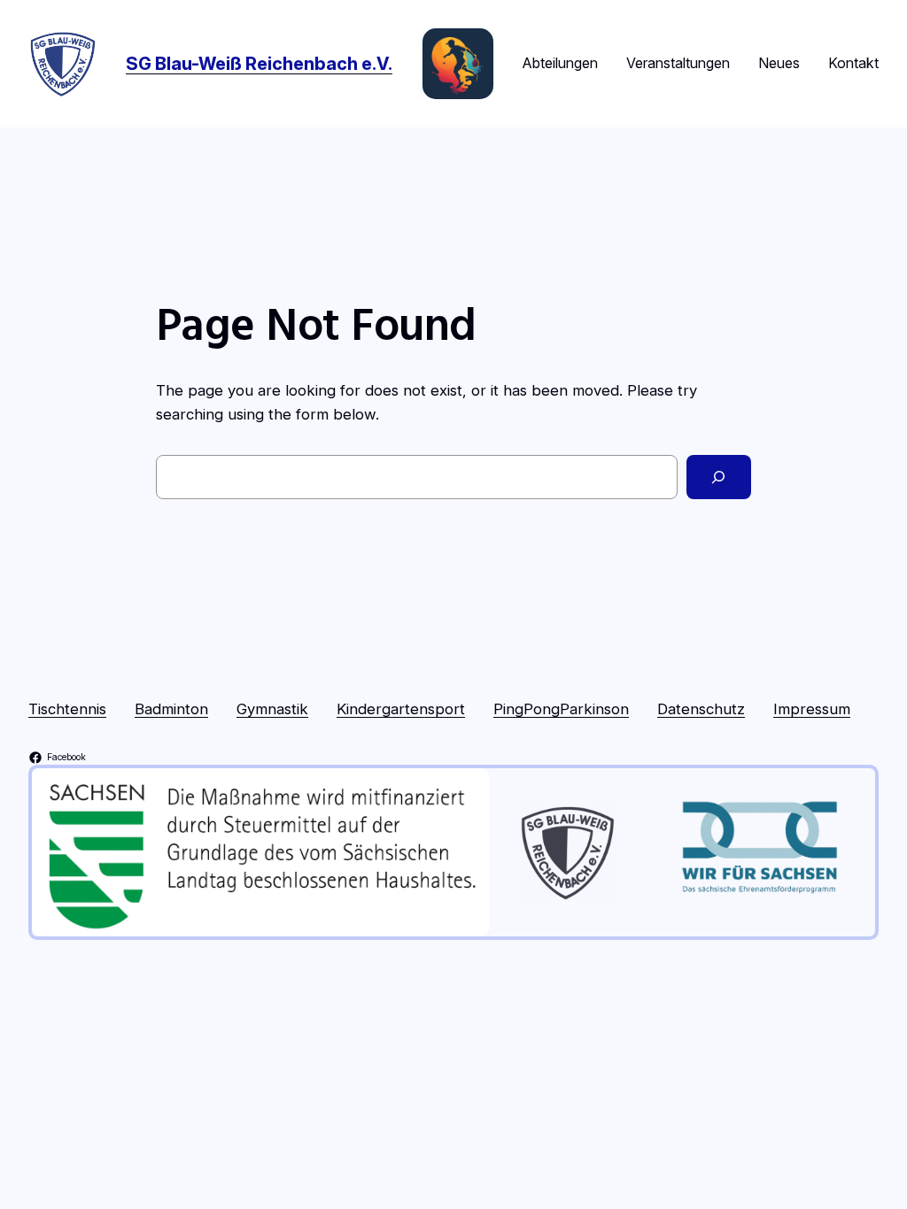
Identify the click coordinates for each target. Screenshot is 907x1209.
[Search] (718, 477)
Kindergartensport (401, 709)
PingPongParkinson (561, 709)
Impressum (811, 709)
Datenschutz (701, 709)
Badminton (171, 709)
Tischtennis (67, 709)
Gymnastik (272, 709)
